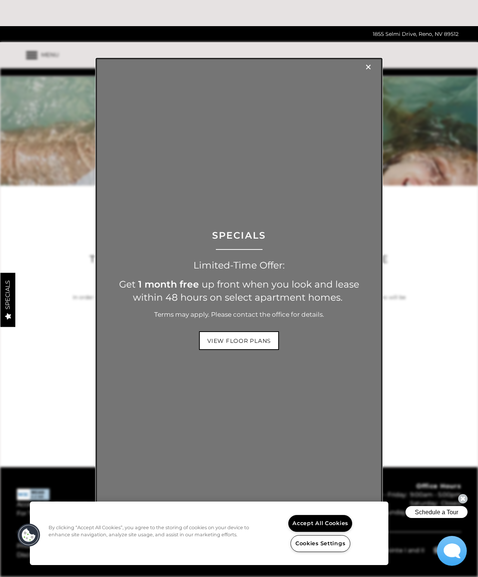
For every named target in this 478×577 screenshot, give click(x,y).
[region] (209, 533)
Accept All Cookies (320, 523)
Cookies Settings (320, 543)
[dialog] (239, 288)
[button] (239, 340)
